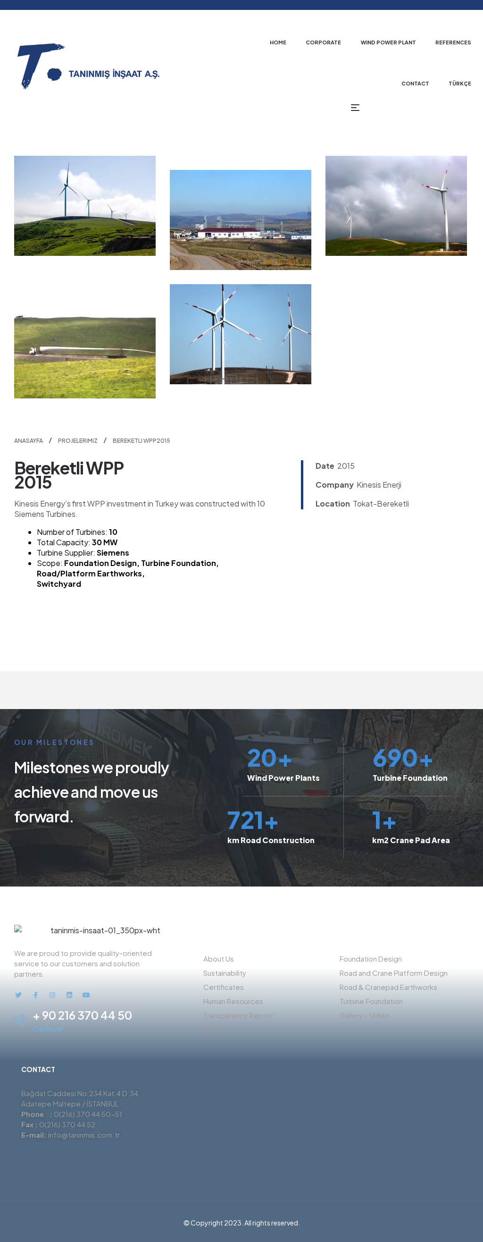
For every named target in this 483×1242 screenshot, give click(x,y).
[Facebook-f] (35, 995)
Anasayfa (28, 440)
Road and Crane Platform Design (394, 972)
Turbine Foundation (371, 1001)
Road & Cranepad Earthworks (388, 986)
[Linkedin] (69, 995)
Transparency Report (238, 1015)
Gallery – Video (365, 1015)
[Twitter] (18, 995)
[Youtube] (86, 995)
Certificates (223, 986)
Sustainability (224, 972)
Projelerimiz (78, 440)
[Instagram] (52, 995)
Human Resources (233, 1001)
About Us (218, 958)
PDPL (211, 1029)
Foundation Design (371, 958)
